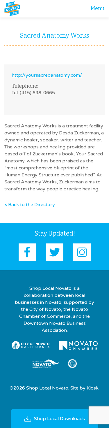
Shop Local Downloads (59, 419)
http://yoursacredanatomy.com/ (47, 75)
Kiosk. (93, 388)
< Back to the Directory (29, 205)
